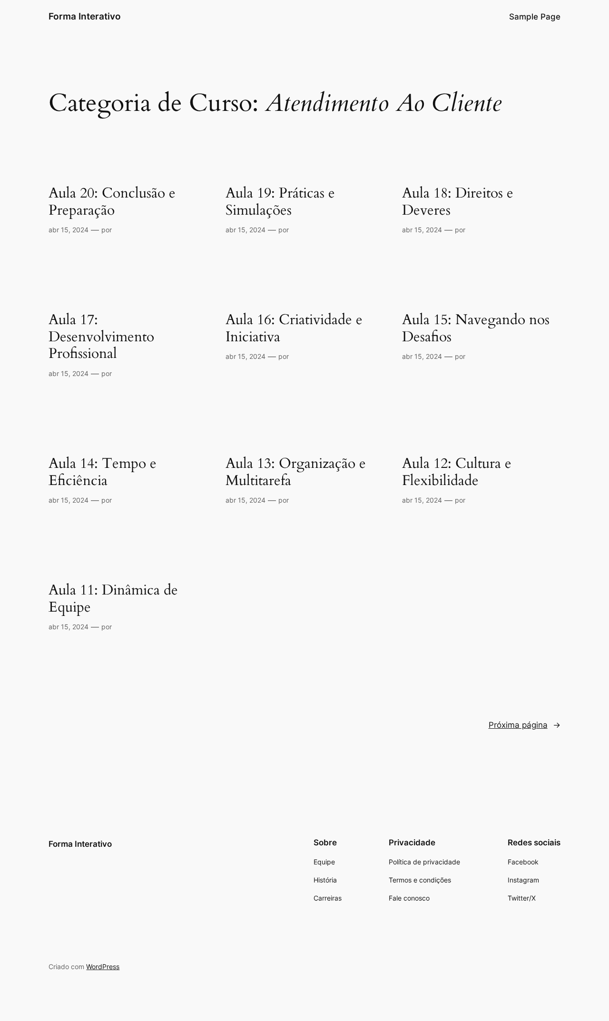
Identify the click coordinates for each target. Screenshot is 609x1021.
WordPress (102, 966)
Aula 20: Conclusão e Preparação (112, 202)
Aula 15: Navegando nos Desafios (476, 329)
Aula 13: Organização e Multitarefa (296, 472)
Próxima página (524, 725)
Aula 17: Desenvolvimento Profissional (101, 337)
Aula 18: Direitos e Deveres (457, 202)
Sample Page (534, 16)
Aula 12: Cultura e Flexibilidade (456, 472)
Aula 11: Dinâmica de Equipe (113, 599)
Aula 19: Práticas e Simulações (280, 202)
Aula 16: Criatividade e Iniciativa (294, 329)
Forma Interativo (85, 16)
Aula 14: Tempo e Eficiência (103, 472)
